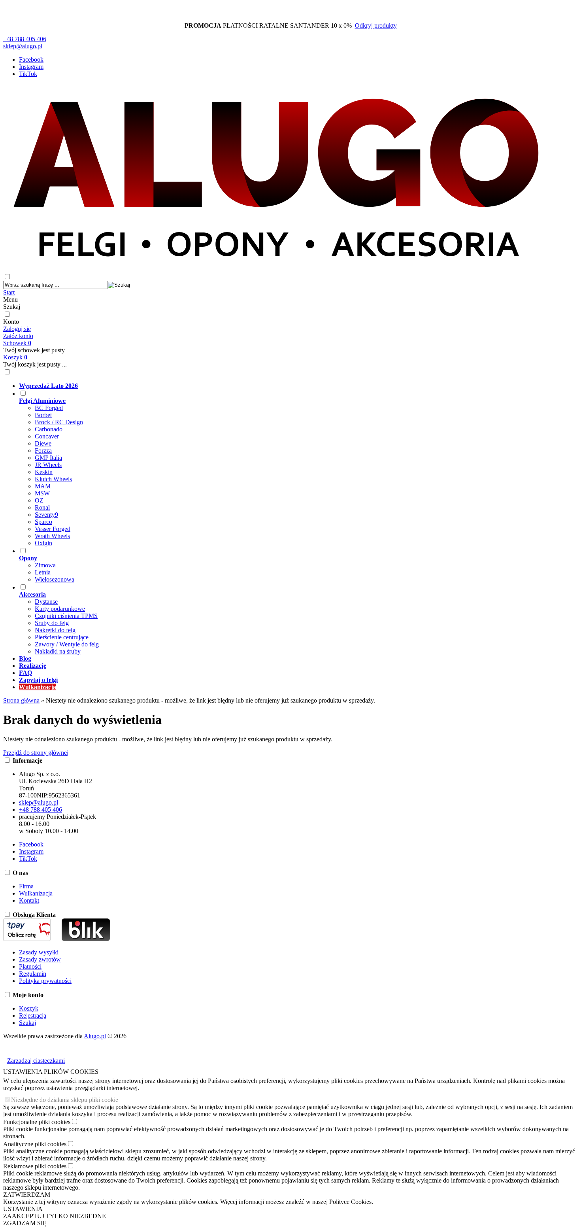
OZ (39, 500)
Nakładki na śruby (58, 651)
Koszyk (15, 357)
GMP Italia (48, 457)
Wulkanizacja (36, 893)
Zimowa (45, 565)
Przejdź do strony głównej (35, 752)
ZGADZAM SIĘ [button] (25, 1223)
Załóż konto (18, 336)
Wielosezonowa (54, 579)
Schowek (17, 343)
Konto (11, 321)
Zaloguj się (17, 328)
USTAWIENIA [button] (23, 1208)
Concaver (47, 436)
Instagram (31, 66)
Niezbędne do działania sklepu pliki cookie (64, 1099)
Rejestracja (32, 1015)
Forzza (43, 450)
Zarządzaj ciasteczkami (36, 1060)
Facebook (31, 59)
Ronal (42, 507)
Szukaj (11, 306)
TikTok (28, 73)
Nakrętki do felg (55, 630)
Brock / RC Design (59, 422)
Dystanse (46, 601)
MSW (42, 493)
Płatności (30, 966)
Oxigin (43, 543)
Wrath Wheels (52, 536)
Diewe (43, 443)
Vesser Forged (52, 528)
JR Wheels (48, 464)
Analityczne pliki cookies (34, 1144)
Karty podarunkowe (60, 608)
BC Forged (49, 407)
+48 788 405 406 (24, 39)
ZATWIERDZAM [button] (26, 1194)
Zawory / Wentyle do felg (67, 644)
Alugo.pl (95, 1036)
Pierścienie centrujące (62, 637)
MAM (43, 486)
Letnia (43, 572)
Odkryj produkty (376, 25)
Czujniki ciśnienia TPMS (66, 615)
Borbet (43, 415)
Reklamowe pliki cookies (34, 1166)
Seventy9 (46, 514)
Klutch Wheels (53, 479)
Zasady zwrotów (40, 959)
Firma (26, 886)
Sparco (43, 521)
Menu (10, 299)
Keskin (44, 472)
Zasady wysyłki (38, 952)
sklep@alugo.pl (22, 46)
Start (9, 292)
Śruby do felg (52, 623)
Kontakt (29, 900)
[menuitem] (284, 385)
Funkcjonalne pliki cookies (36, 1122)
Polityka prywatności (45, 980)
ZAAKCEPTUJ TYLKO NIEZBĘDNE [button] (54, 1216)
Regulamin (32, 973)
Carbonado (48, 429)
